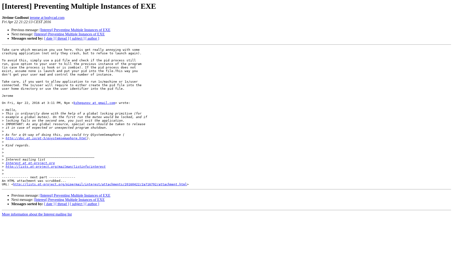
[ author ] (92, 38)
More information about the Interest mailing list (37, 214)
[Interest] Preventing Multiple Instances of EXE (75, 30)
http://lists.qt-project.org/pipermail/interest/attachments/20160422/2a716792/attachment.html (100, 184)
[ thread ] (62, 38)
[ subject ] (77, 38)
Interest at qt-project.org (30, 163)
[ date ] (49, 38)
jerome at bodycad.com (47, 18)
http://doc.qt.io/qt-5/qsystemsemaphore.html (46, 138)
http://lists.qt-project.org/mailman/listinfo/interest (56, 166)
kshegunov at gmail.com (94, 103)
